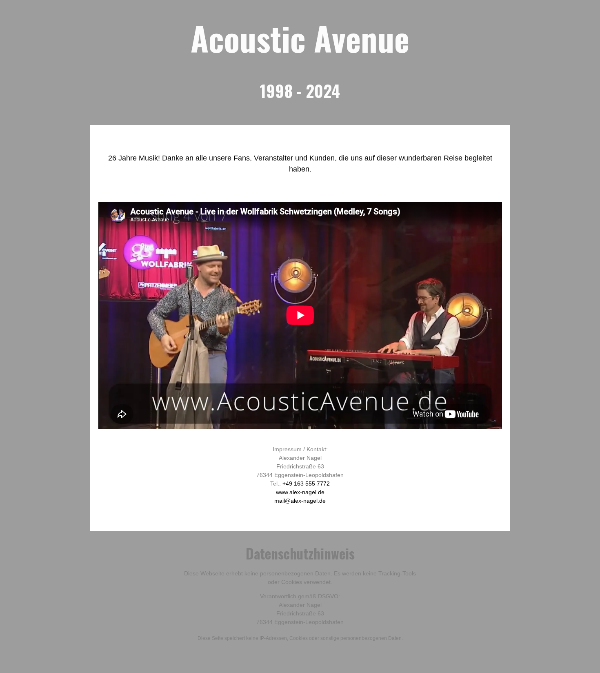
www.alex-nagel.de (300, 492)
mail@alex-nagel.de (300, 500)
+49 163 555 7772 (306, 483)
